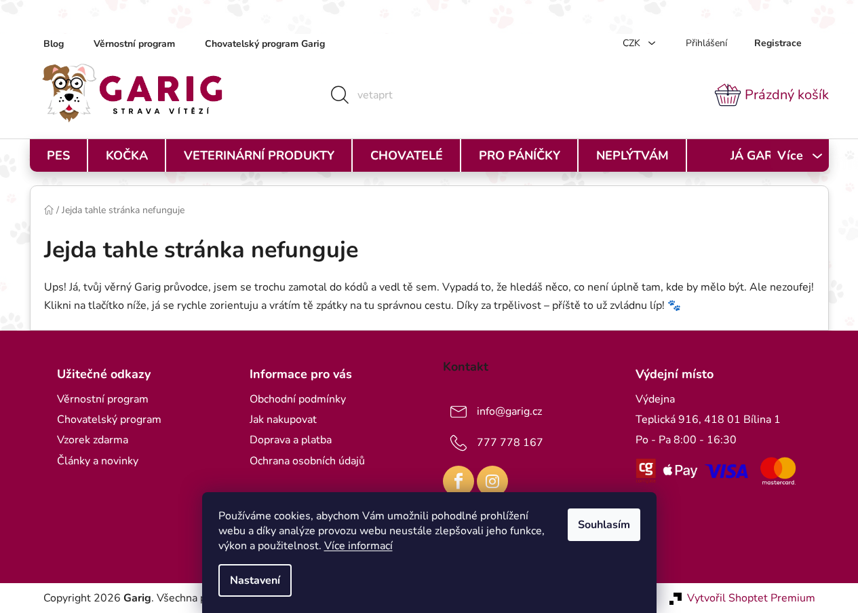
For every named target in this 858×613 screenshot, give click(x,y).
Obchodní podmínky (298, 399)
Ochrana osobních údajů (307, 460)
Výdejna (655, 399)
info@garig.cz (509, 411)
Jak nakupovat (283, 419)
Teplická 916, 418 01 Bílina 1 (708, 419)
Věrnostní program (134, 43)
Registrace (778, 43)
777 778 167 (510, 442)
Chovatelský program (109, 419)
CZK (633, 43)
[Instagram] (492, 481)
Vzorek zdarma (92, 439)
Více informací (358, 545)
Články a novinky (97, 460)
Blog (53, 43)
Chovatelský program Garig (265, 43)
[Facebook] (458, 481)
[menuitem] (58, 155)
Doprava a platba (291, 439)
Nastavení (255, 580)
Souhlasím (604, 524)
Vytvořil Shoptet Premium (751, 598)
